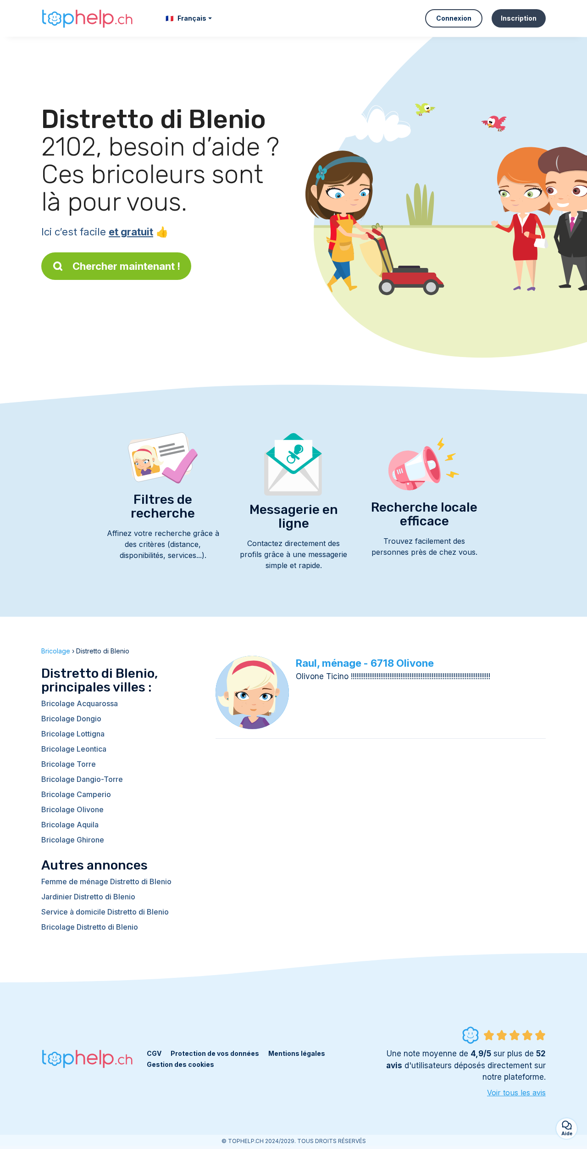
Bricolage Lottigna (73, 733)
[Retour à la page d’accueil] (87, 18)
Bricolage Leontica (73, 748)
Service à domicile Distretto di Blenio (105, 911)
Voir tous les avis (516, 1092)
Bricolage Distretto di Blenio (89, 926)
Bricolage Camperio (76, 794)
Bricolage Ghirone (72, 839)
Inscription (519, 18)
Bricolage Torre (68, 764)
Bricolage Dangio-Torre (82, 779)
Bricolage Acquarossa (79, 703)
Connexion (453, 18)
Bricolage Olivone (72, 809)
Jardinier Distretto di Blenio (88, 896)
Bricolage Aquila (70, 824)
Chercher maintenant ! (126, 266)
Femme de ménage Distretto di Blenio (106, 881)
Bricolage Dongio (71, 718)
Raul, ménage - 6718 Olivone (365, 663)
